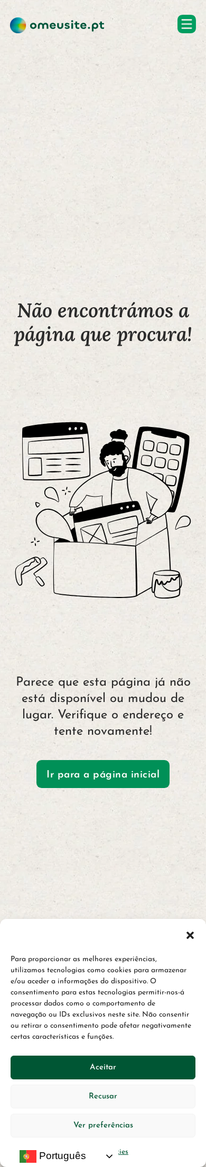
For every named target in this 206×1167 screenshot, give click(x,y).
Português (61, 1155)
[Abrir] (186, 24)
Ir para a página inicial (103, 775)
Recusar (103, 1096)
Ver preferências (103, 1126)
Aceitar (103, 1067)
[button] (190, 935)
